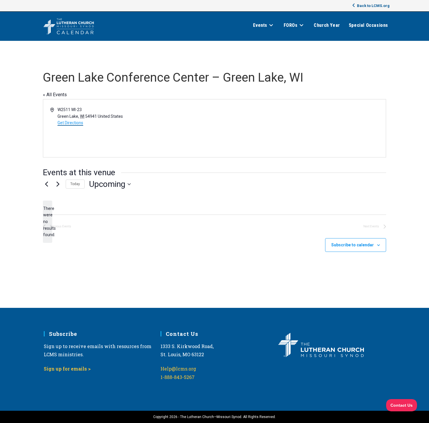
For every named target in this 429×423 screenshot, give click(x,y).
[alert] (47, 222)
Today (75, 184)
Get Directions (70, 122)
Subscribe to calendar (352, 245)
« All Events (55, 94)
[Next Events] (57, 184)
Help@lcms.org (178, 369)
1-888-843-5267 (178, 377)
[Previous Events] (46, 184)
